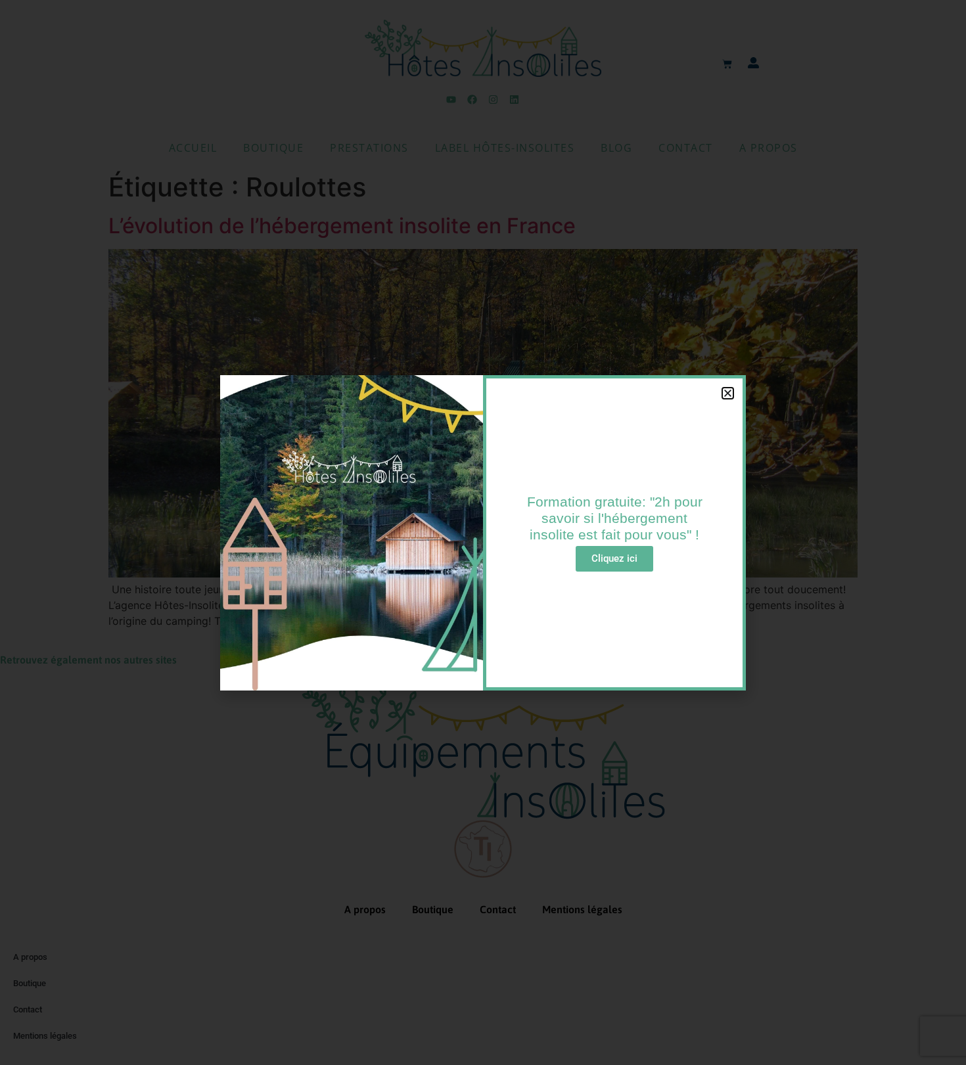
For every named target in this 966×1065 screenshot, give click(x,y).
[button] (728, 393)
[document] (483, 532)
